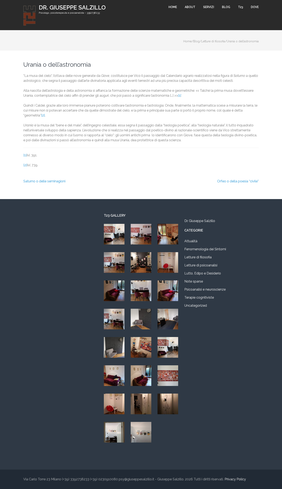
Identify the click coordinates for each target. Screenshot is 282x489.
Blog (226, 7)
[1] (25, 155)
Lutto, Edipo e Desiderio (202, 273)
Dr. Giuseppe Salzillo (72, 7)
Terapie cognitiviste (199, 297)
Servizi (208, 7)
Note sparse (193, 281)
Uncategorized (195, 305)
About (190, 7)
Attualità (190, 241)
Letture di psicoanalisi (200, 265)
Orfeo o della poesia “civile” (238, 181)
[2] (43, 115)
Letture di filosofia (198, 257)
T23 (240, 7)
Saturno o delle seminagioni (44, 181)
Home (172, 7)
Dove (255, 7)
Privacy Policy (235, 479)
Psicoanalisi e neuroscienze (205, 289)
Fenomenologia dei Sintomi (205, 249)
